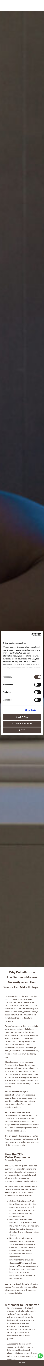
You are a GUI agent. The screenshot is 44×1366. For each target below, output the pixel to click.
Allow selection (22, 724)
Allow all (22, 717)
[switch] (37, 685)
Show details (30, 710)
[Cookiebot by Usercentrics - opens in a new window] (31, 634)
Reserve (22, 1363)
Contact (38, 5)
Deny (22, 730)
